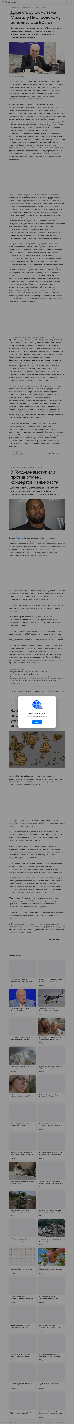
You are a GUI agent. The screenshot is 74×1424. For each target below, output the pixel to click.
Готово (37, 722)
